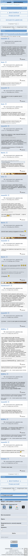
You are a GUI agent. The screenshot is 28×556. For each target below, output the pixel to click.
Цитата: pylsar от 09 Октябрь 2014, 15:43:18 (10, 160)
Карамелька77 (5, 285)
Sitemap (21, 553)
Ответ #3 (4, 108)
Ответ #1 (4, 66)
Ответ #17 (4, 446)
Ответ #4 (4, 130)
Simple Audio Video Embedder (11, 553)
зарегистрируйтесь (18, 2)
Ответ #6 (4, 181)
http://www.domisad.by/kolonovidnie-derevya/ (12, 302)
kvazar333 (4, 38)
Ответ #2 (4, 92)
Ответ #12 (4, 317)
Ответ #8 (4, 227)
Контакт (14, 545)
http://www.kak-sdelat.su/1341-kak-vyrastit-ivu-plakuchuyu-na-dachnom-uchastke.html (12, 272)
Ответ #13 (4, 333)
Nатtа (2, 62)
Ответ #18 (4, 463)
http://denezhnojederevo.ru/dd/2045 (8, 85)
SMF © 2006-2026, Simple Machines (14, 552)
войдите (9, 2)
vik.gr (2, 176)
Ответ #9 (4, 245)
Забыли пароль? (4, 537)
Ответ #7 (4, 199)
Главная (4, 8)
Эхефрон (4, 458)
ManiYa (3, 152)
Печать (3, 30)
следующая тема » (20, 27)
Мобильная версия (14, 550)
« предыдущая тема (8, 27)
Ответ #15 (4, 406)
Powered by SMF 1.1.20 (14, 551)
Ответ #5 (4, 157)
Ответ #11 (4, 290)
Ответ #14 (4, 378)
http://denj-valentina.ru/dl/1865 (13, 84)
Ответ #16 (4, 423)
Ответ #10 (4, 261)
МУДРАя (3, 329)
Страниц (11, 23)
